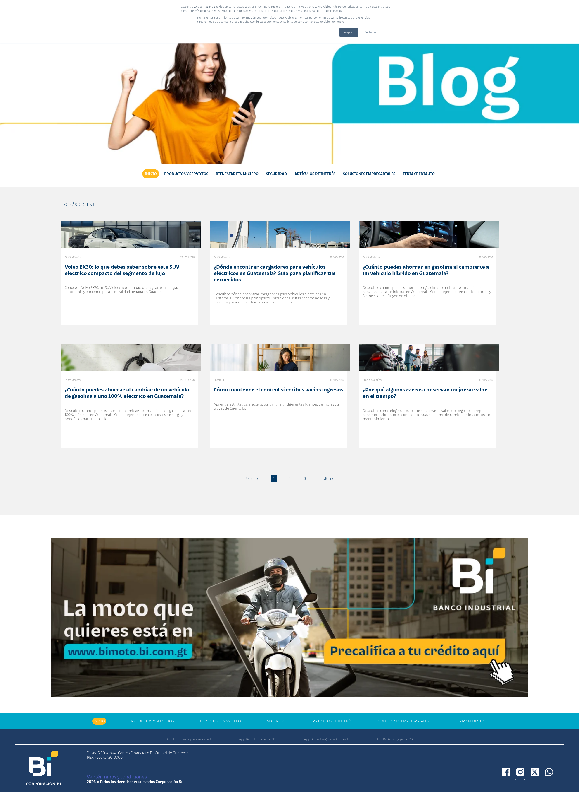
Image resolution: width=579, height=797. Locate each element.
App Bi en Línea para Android (188, 739)
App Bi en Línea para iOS (257, 739)
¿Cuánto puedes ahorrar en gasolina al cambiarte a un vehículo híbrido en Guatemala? (426, 270)
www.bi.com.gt (521, 779)
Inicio (151, 173)
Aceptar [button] (348, 32)
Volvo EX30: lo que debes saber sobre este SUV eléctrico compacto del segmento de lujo (122, 270)
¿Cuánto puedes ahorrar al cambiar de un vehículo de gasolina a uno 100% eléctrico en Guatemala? (127, 392)
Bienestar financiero (237, 173)
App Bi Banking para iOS (394, 739)
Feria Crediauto (419, 173)
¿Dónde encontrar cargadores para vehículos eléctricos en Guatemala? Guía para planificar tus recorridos (274, 273)
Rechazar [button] (370, 32)
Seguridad (276, 173)
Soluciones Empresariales (369, 173)
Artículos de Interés (314, 173)
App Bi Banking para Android (326, 739)
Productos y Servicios (186, 173)
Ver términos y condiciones (117, 776)
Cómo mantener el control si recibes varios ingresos (278, 389)
